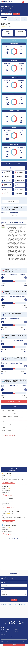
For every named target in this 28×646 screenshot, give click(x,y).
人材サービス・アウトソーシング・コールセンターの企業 (14, 604)
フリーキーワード (4, 582)
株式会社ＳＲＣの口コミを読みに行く (13, 401)
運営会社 (2, 641)
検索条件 (3, 588)
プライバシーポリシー (11, 641)
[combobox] (14, 585)
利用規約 (16, 629)
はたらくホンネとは (6, 629)
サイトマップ (4, 631)
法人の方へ (17, 631)
